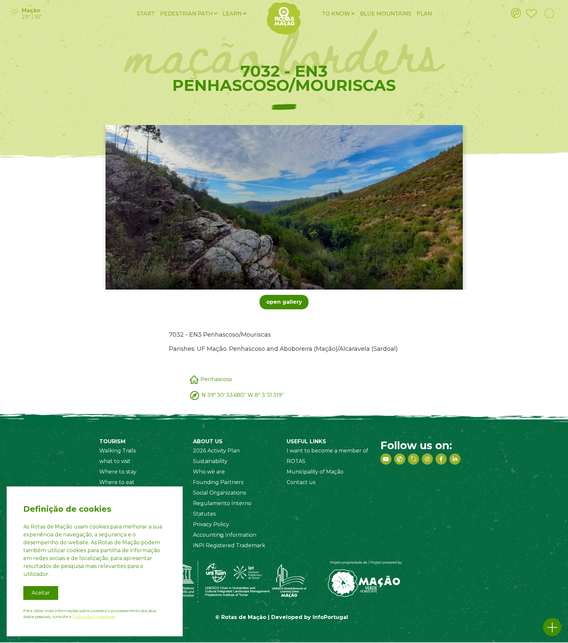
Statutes (204, 514)
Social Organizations (219, 493)
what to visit (114, 461)
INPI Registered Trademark (229, 545)
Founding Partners (218, 482)
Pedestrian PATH (187, 14)
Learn (233, 14)
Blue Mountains (385, 14)
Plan (424, 14)
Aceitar (41, 593)
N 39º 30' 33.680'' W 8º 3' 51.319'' (242, 395)
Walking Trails (117, 451)
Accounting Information (224, 535)
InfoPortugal (330, 617)
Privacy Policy (211, 524)
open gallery (284, 302)
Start (146, 14)
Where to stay (117, 472)
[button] (552, 627)
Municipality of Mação (315, 472)
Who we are (209, 472)
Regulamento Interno (222, 503)
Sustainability (210, 461)
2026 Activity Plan (216, 451)
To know (336, 14)
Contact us (301, 482)
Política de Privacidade (93, 616)
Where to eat (116, 482)
